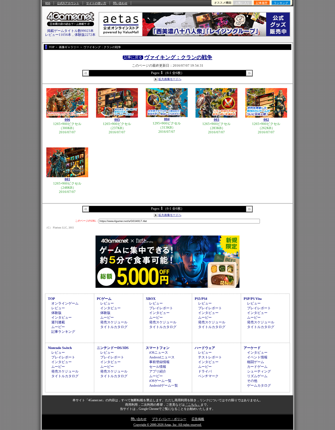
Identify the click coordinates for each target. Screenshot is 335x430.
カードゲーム (257, 367)
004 (167, 119)
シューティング (259, 371)
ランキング (281, 2)
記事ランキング (63, 332)
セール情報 (157, 367)
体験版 (56, 313)
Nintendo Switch (60, 348)
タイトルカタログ (113, 327)
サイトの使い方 (96, 3)
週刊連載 (58, 322)
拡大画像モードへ (169, 79)
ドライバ (205, 371)
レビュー (58, 308)
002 (266, 120)
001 (67, 179)
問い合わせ (120, 3)
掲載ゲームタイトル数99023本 (70, 31)
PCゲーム (104, 299)
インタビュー (61, 317)
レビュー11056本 (58, 35)
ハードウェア (205, 348)
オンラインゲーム (65, 303)
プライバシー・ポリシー (169, 419)
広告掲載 (198, 419)
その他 (252, 381)
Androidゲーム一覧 (163, 385)
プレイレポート (161, 308)
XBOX (150, 299)
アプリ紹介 (157, 371)
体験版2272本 (85, 35)
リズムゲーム (257, 376)
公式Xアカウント (68, 3)
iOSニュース (158, 352)
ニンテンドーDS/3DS (113, 348)
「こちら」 (192, 404)
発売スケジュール (113, 322)
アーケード (252, 348)
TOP (51, 299)
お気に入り (242, 2)
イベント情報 (257, 357)
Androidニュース (162, 357)
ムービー (58, 327)
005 (117, 120)
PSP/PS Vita (253, 299)
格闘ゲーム (255, 362)
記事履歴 (261, 2)
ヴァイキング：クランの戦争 (178, 57)
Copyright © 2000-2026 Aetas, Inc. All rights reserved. (167, 425)
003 (216, 120)
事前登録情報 (159, 362)
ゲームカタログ (259, 385)
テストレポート (210, 357)
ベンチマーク (208, 376)
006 (67, 120)
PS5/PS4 (201, 299)
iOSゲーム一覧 (160, 381)
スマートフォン (158, 348)
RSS (47, 3)
